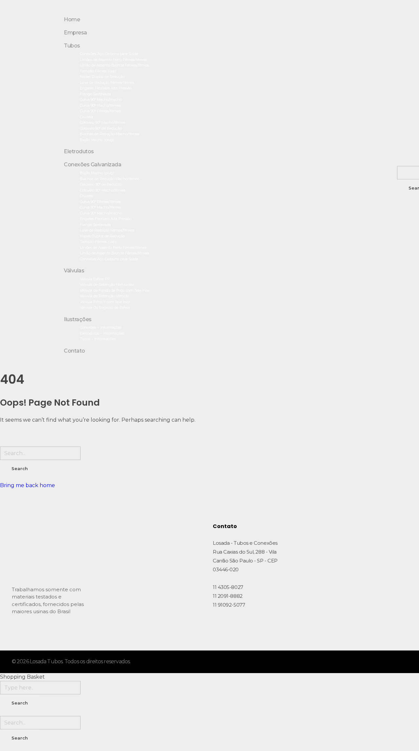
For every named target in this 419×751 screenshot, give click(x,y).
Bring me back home (27, 485)
